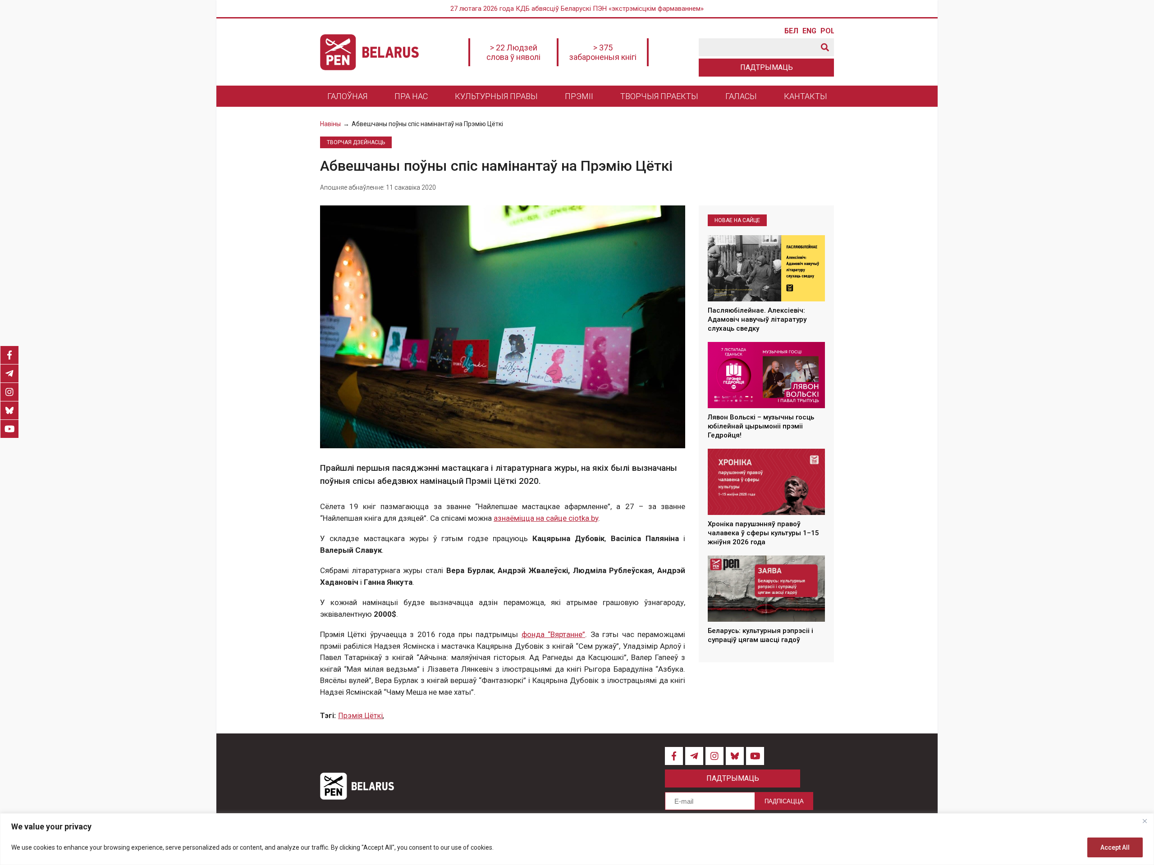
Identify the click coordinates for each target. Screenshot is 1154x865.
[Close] (1144, 820)
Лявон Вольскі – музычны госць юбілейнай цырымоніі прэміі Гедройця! (761, 426)
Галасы (741, 96)
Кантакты (805, 96)
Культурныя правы (496, 96)
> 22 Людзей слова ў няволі (513, 52)
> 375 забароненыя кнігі (603, 52)
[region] (577, 839)
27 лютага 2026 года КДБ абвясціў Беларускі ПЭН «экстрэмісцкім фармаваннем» (577, 9)
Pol (827, 31)
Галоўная (347, 96)
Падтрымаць (766, 67)
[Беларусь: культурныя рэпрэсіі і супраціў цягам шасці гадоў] (766, 588)
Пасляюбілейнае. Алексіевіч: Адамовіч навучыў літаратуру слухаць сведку (757, 319)
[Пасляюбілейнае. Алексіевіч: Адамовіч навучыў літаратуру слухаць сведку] (766, 268)
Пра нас (411, 96)
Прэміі (579, 96)
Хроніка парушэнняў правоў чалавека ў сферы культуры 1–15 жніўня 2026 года (763, 533)
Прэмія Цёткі (360, 715)
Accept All (1115, 847)
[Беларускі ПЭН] (369, 52)
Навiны (330, 123)
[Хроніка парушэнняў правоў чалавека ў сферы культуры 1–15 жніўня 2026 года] (766, 481)
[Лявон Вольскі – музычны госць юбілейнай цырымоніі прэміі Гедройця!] (766, 375)
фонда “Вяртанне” (553, 634)
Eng (809, 31)
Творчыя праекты (659, 96)
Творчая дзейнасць (356, 142)
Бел (791, 31)
